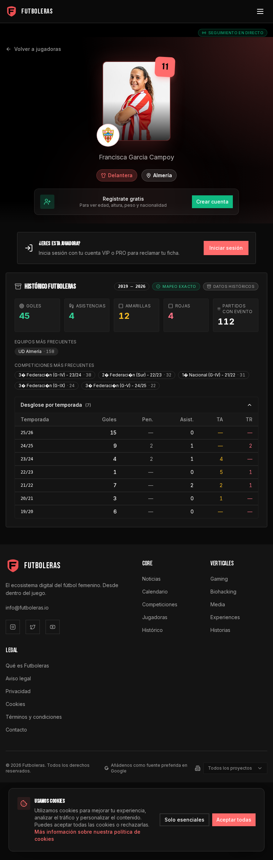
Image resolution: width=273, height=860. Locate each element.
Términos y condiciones (34, 717)
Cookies (15, 704)
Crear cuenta (212, 202)
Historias (220, 630)
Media (217, 604)
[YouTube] (53, 627)
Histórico (152, 630)
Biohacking (223, 592)
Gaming (219, 579)
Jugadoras (154, 617)
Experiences (225, 617)
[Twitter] (33, 627)
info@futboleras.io (27, 608)
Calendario (155, 592)
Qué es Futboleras (27, 666)
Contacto (16, 730)
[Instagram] (13, 627)
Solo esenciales (184, 820)
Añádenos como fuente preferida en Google (149, 768)
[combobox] (235, 768)
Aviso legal (18, 678)
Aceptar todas (233, 820)
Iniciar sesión (226, 248)
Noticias (151, 579)
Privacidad (18, 691)
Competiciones (159, 604)
